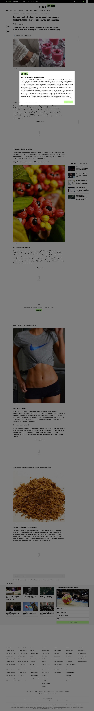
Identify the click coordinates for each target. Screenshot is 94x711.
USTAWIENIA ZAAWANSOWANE (30, 102)
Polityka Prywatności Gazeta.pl (62, 97)
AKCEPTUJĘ (68, 102)
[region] (47, 88)
